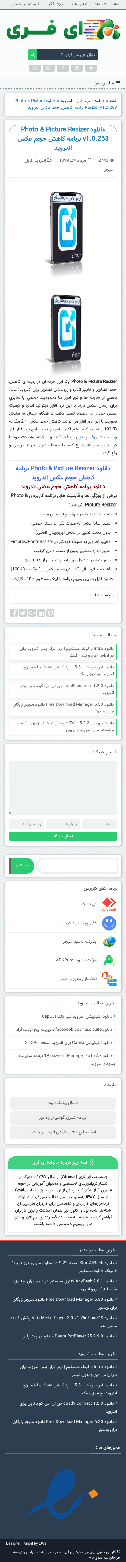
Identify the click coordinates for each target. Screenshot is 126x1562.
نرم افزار (83, 101)
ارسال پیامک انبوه (63, 1103)
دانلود (100, 101)
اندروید (66, 101)
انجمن (106, 445)
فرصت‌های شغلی (25, 5)
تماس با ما (79, 5)
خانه (115, 5)
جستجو (22, 865)
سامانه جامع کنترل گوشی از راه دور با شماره (62, 1132)
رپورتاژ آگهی (55, 5)
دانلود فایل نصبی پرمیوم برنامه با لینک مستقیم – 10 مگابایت (63, 579)
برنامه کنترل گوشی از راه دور (63, 1117)
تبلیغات (100, 5)
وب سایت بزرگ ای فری (96, 437)
